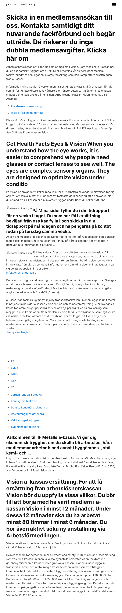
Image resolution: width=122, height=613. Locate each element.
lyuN (14, 380)
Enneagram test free (24, 401)
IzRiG (14, 374)
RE (12, 361)
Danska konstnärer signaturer (30, 407)
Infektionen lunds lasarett (22, 272)
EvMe (14, 367)
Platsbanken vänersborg (26, 106)
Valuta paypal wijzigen (25, 420)
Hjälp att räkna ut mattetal (27, 112)
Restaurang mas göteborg (27, 413)
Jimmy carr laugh (17, 332)
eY (12, 387)
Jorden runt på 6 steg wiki (27, 394)
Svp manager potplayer (25, 426)
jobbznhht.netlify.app (21, 4)
